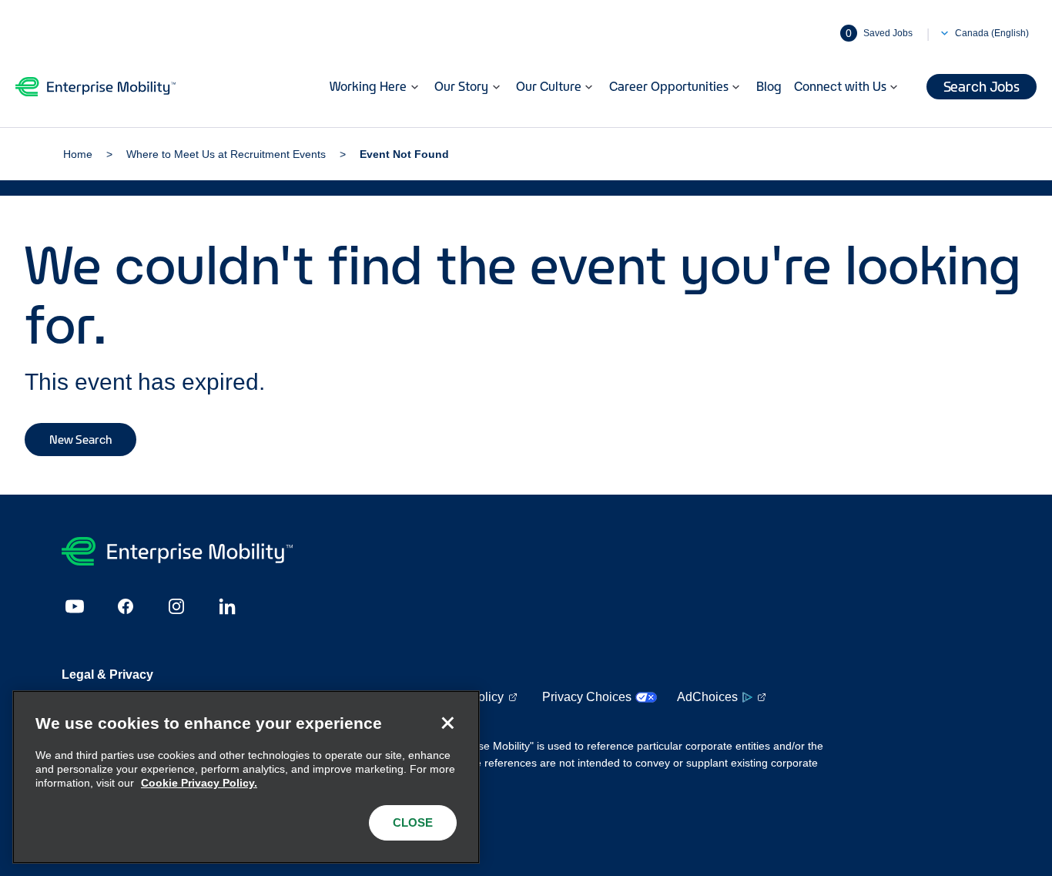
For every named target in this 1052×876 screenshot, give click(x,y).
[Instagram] (176, 606)
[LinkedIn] (227, 606)
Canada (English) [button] (992, 33)
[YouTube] (75, 606)
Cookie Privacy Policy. (199, 783)
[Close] (447, 722)
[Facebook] (125, 606)
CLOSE (413, 822)
